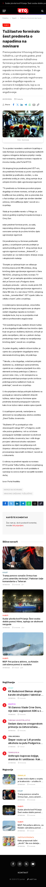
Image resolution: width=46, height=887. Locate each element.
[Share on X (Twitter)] (17, 105)
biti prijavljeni (18, 525)
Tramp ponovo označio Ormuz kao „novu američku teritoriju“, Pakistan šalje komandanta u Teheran (23, 578)
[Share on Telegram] (26, 105)
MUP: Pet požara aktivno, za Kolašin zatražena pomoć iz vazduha (25, 3)
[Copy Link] (38, 105)
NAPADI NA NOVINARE (13, 490)
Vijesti (6, 25)
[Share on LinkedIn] (22, 105)
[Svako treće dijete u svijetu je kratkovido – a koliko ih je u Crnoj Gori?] (9, 779)
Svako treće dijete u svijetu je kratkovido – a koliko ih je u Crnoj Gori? (30, 781)
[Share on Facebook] (13, 105)
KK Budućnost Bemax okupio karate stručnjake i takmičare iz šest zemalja (25, 695)
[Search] (42, 11)
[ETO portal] (23, 11)
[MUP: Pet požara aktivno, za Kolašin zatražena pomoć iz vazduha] (23, 643)
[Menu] (4, 11)
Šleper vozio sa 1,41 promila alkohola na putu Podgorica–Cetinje (25, 743)
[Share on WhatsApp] (30, 105)
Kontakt (23, 872)
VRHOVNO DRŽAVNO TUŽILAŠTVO (18, 494)
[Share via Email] (34, 105)
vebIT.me (33, 879)
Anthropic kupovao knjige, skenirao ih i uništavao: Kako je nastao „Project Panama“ (25, 759)
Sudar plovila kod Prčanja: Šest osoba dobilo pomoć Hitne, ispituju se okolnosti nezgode (23, 621)
